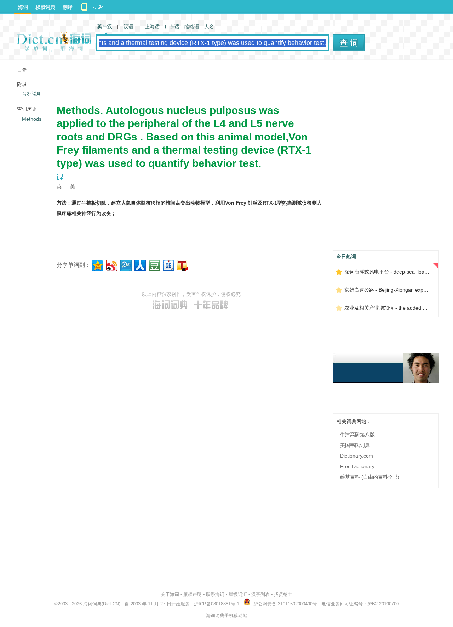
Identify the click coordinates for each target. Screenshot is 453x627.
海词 (23, 7)
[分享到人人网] (139, 264)
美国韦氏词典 (355, 445)
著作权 (198, 294)
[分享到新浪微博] (111, 264)
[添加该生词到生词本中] (60, 177)
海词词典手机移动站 (226, 615)
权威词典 (45, 7)
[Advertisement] (185, 80)
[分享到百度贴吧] (167, 264)
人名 (209, 26)
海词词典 (92, 603)
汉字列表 (260, 594)
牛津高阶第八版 (357, 434)
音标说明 (32, 94)
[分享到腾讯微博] (125, 264)
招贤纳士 (283, 594)
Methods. (32, 119)
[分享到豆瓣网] (153, 264)
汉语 (128, 26)
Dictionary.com (356, 456)
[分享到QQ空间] (97, 264)
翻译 (68, 7)
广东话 (172, 26)
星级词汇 (238, 594)
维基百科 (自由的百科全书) (370, 477)
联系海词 (215, 594)
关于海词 (170, 594)
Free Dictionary (357, 466)
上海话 (152, 26)
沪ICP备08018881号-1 (216, 603)
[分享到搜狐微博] (182, 264)
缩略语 (191, 26)
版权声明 (192, 594)
